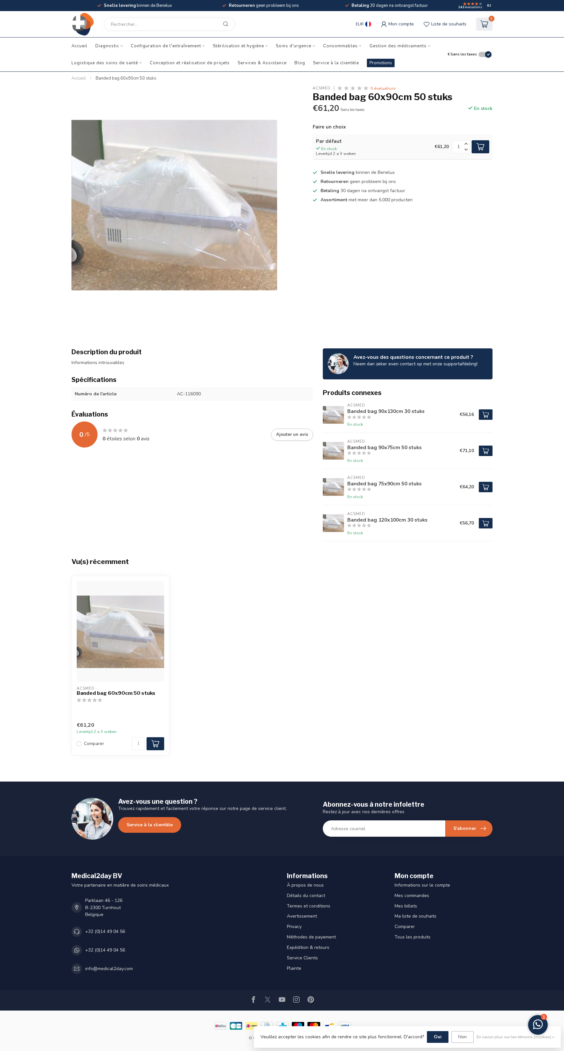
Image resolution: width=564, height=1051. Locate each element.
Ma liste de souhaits (415, 916)
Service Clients (302, 958)
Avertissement (302, 916)
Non (462, 1037)
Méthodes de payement (311, 937)
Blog (299, 63)
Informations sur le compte (422, 885)
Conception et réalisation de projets (190, 63)
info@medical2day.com (109, 969)
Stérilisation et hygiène (238, 46)
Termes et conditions (308, 906)
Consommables (340, 46)
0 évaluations (383, 88)
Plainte (294, 968)
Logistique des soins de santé (104, 63)
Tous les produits (413, 937)
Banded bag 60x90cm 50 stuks (126, 78)
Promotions (380, 63)
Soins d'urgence (293, 46)
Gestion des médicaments (398, 46)
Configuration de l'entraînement (166, 46)
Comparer (94, 743)
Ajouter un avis (292, 434)
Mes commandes (412, 895)
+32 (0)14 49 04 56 (105, 931)
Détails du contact (306, 895)
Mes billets (406, 906)
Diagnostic (107, 46)
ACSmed (322, 88)
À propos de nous (305, 885)
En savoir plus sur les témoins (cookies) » (515, 1037)
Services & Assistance (262, 63)
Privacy (294, 926)
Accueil (79, 46)
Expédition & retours (308, 947)
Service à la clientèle (336, 63)
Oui (438, 1037)
